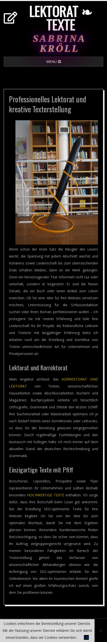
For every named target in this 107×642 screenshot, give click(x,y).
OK (86, 637)
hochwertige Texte (45, 495)
